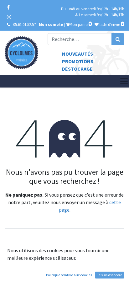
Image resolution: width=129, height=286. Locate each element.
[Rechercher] (117, 39)
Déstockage (77, 69)
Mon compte (51, 24)
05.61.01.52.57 (24, 24)
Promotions (77, 61)
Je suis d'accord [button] (109, 275)
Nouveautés (77, 54)
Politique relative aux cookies (69, 275)
